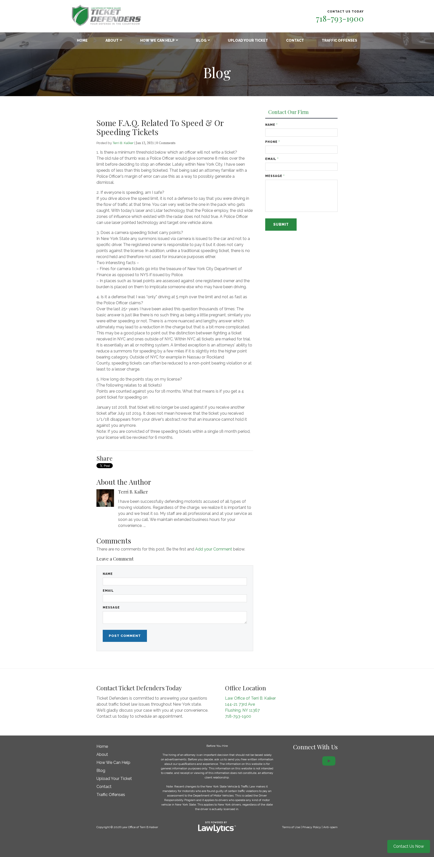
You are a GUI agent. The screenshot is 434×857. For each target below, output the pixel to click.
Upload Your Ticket (248, 40)
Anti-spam (330, 827)
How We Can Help (157, 40)
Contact (295, 40)
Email (108, 590)
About (112, 40)
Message (111, 607)
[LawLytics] (217, 827)
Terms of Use (291, 827)
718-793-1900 (340, 18)
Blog (201, 40)
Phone (272, 142)
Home (82, 40)
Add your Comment (213, 549)
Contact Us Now (408, 846)
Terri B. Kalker (123, 143)
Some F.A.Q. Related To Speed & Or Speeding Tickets (160, 127)
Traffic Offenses (339, 40)
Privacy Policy (311, 827)
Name (108, 574)
